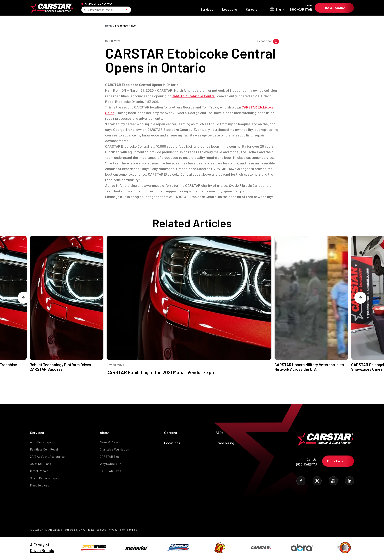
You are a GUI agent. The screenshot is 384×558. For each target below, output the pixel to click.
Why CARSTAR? (110, 463)
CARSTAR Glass (40, 463)
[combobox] (84, 9)
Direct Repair (39, 471)
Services (206, 9)
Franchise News (125, 25)
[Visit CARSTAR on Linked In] (349, 480)
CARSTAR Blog (110, 456)
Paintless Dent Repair (44, 449)
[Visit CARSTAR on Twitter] (317, 480)
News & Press (109, 442)
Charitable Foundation (114, 449)
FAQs (219, 432)
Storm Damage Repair (44, 478)
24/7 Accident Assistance (47, 456)
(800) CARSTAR (301, 7)
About (105, 432)
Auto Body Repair (41, 442)
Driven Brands (42, 550)
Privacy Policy (116, 529)
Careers (252, 9)
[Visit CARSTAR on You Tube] (333, 480)
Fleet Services (39, 485)
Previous (24, 298)
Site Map (132, 529)
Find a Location (334, 8)
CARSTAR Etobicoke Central (193, 96)
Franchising (224, 443)
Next (360, 298)
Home (108, 25)
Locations (229, 9)
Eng (278, 9)
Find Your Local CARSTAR (99, 4)
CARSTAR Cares (110, 471)
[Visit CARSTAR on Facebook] (300, 480)
